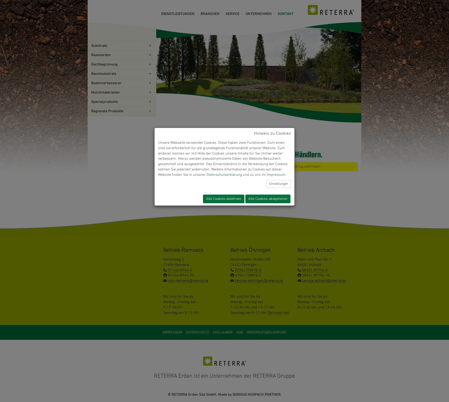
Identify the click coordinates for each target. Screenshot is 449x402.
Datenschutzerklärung (224, 175)
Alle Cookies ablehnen (223, 199)
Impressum (276, 175)
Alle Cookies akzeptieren (267, 199)
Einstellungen (278, 183)
